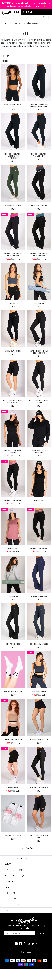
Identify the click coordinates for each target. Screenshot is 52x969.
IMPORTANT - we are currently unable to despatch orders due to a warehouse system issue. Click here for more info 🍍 (26, 4)
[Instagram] (16, 943)
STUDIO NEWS (9, 893)
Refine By (6, 56)
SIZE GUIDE (8, 881)
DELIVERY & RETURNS (13, 870)
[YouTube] (29, 943)
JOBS (6, 910)
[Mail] (37, 943)
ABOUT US (8, 887)
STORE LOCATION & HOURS (15, 858)
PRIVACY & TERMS (11, 904)
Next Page (30, 847)
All (11, 23)
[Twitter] (33, 943)
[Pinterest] (24, 943)
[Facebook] (20, 943)
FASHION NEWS (10, 898)
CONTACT (7, 864)
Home (6, 23)
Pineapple (28, 952)
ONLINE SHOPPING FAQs (14, 875)
